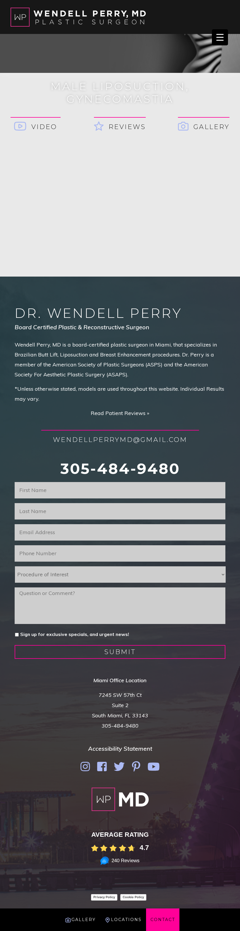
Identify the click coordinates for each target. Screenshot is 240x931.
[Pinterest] (136, 766)
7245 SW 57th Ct (120, 695)
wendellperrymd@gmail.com (120, 440)
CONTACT (162, 919)
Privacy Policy (104, 897)
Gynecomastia (120, 98)
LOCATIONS (126, 919)
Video (44, 127)
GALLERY (83, 919)
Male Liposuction (118, 86)
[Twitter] (119, 766)
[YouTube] (154, 766)
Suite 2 (120, 705)
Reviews (127, 127)
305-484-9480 (120, 469)
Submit (120, 652)
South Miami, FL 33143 (120, 715)
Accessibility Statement (120, 748)
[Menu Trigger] (220, 37)
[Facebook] (102, 766)
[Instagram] (85, 766)
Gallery (211, 127)
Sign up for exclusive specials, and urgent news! (74, 634)
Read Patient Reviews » (120, 413)
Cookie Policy (133, 897)
